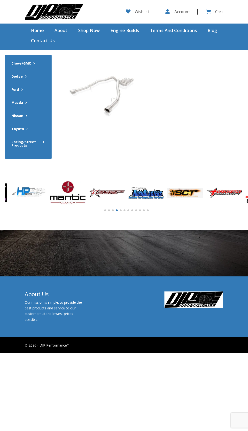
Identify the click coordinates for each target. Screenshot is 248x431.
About (60, 31)
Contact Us (43, 41)
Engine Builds (124, 31)
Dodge (17, 77)
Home (37, 31)
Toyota (17, 129)
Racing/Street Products (23, 144)
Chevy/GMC (21, 64)
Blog (212, 31)
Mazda (17, 103)
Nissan (17, 116)
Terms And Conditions (173, 31)
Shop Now (89, 31)
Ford (15, 90)
